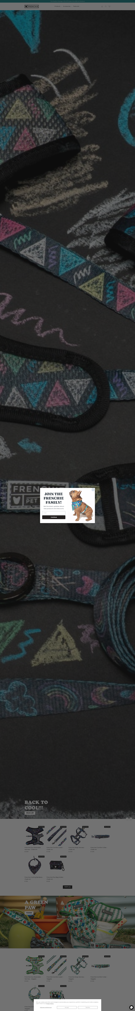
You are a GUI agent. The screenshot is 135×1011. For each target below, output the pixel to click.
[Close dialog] (93, 489)
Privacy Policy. (50, 1003)
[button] (131, 1007)
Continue (54, 517)
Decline (88, 1007)
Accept (67, 1007)
